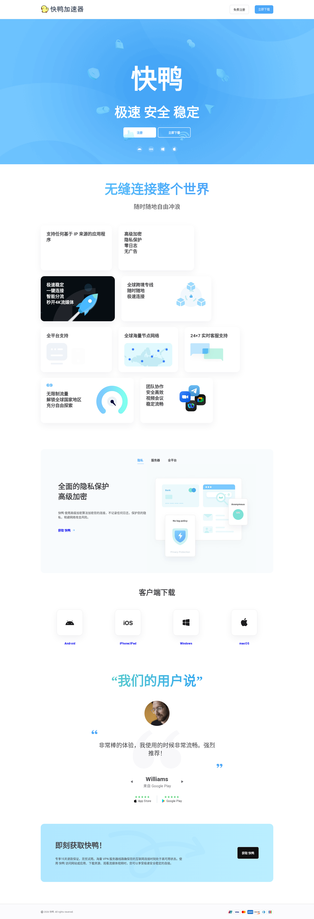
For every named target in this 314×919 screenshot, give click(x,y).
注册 (140, 132)
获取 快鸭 (248, 853)
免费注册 (239, 9)
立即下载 (264, 9)
